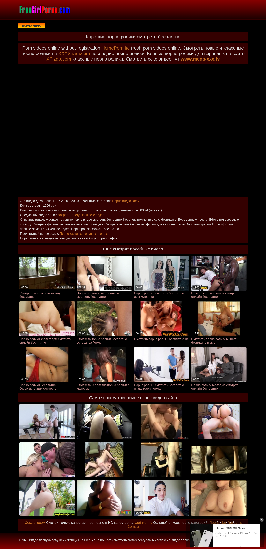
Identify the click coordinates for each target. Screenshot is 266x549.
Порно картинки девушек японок (83, 233)
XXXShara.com (74, 53)
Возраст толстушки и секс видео (81, 215)
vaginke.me (143, 522)
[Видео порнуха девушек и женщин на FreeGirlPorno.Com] (44, 9)
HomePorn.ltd (115, 48)
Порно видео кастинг (127, 201)
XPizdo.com (58, 58)
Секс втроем (35, 522)
